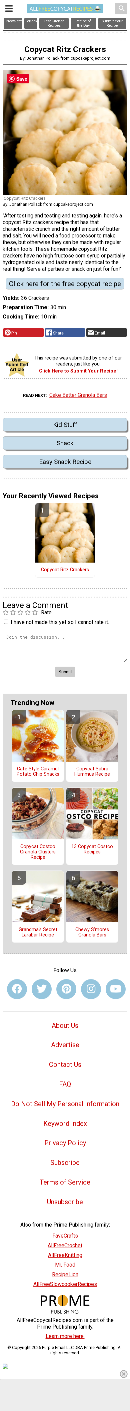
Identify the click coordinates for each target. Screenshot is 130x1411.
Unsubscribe (65, 1202)
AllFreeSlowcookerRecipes (65, 1284)
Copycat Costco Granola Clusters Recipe (38, 852)
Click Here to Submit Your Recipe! (78, 371)
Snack (65, 443)
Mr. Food (65, 1265)
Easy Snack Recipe (65, 462)
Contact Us (65, 1065)
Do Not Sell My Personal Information (65, 1104)
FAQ (65, 1084)
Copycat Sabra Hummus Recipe (92, 771)
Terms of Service (65, 1182)
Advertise (65, 1045)
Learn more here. (65, 1336)
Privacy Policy (65, 1143)
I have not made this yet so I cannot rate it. (60, 622)
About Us (65, 1025)
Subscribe (65, 1163)
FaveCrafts (65, 1236)
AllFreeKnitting (65, 1255)
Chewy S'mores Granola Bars (92, 932)
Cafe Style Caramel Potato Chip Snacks (38, 771)
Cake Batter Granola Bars (78, 395)
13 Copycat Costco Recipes (92, 849)
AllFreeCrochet (65, 1245)
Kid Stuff (65, 425)
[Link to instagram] (91, 989)
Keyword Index (65, 1124)
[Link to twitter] (42, 989)
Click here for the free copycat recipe (65, 284)
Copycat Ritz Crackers (65, 570)
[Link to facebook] (17, 989)
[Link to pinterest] (66, 989)
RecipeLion (65, 1274)
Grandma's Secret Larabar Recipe (38, 932)
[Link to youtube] (116, 989)
